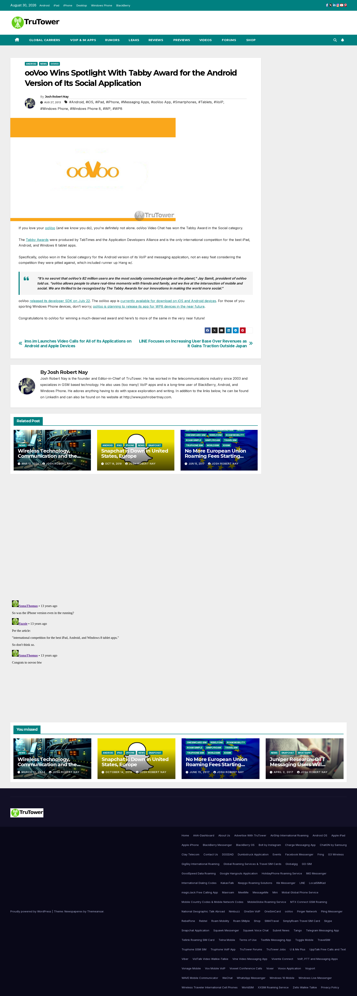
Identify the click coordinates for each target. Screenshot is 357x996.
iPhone (67, 5)
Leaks (134, 40)
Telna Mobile (227, 939)
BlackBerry (123, 5)
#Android (76, 102)
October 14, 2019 (119, 772)
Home (185, 835)
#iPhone (112, 102)
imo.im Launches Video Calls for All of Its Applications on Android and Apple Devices (78, 343)
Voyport (310, 968)
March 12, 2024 (33, 772)
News (43, 64)
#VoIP (218, 102)
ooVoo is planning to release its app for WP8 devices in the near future (149, 306)
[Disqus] (135, 536)
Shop (250, 40)
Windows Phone (101, 5)
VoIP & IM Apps (82, 40)
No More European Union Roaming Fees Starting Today (215, 456)
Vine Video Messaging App (249, 958)
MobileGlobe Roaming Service (267, 902)
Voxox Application (289, 968)
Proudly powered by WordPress (31, 911)
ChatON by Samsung (333, 845)
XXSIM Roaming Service (273, 987)
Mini (275, 892)
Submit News (281, 930)
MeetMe (243, 892)
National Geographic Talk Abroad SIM (209, 430)
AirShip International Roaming (289, 835)
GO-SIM (307, 864)
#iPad (99, 102)
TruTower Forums (251, 949)
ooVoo (55, 64)
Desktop (81, 5)
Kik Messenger (285, 883)
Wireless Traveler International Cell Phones (210, 987)
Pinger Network (307, 911)
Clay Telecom (190, 854)
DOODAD (228, 854)
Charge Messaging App (300, 845)
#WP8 (117, 109)
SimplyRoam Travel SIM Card (301, 920)
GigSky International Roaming (200, 864)
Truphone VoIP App (223, 949)
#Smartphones (184, 102)
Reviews (156, 40)
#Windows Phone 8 (85, 109)
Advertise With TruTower (250, 835)
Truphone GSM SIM (194, 949)
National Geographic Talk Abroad (203, 911)
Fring (321, 854)
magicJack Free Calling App (200, 892)
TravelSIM (230, 440)
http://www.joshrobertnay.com (147, 397)
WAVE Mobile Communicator (200, 977)
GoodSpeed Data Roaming (199, 873)
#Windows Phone (54, 109)
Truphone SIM (194, 445)
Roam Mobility (235, 435)
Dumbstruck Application (253, 854)
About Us (224, 835)
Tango (298, 930)
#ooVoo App (161, 102)
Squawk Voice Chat (256, 930)
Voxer (270, 968)
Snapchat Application (195, 930)
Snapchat (154, 445)
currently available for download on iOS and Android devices (168, 301)
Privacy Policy (330, 987)
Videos (205, 40)
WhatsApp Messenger (251, 977)
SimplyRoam (212, 440)
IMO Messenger (316, 873)
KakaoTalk (227, 883)
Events (277, 854)
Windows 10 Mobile (282, 977)
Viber (185, 958)
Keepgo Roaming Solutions (255, 883)
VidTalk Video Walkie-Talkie (210, 958)
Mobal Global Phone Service (300, 892)
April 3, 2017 (284, 772)
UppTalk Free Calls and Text (327, 949)
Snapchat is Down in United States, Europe (134, 453)
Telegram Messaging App (322, 930)
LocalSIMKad (317, 883)
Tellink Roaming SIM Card (198, 939)
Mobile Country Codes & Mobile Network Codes (212, 902)
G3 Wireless (336, 854)
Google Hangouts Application (239, 873)
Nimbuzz (234, 911)
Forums (228, 40)
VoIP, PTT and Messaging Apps (317, 958)
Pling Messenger (332, 911)
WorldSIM (213, 445)
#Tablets (205, 102)
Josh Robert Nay (57, 96)
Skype (328, 920)
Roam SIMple (193, 440)
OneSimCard (272, 911)
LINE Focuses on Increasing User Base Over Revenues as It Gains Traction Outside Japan (193, 343)
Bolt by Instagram (270, 845)
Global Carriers (44, 40)
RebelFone (215, 435)
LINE (302, 883)
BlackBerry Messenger (217, 845)
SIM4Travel (272, 920)
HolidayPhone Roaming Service (282, 873)
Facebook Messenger (299, 854)
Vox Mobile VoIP (215, 968)
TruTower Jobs (276, 949)
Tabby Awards (37, 240)
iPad (56, 5)
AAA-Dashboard (203, 835)
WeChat (227, 977)
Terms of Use (248, 939)
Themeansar (95, 911)
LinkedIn (52, 397)
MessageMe (260, 892)
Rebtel (203, 920)
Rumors (112, 40)
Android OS (320, 835)
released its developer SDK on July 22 (60, 301)
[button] (335, 40)
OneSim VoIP (252, 911)
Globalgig (292, 864)
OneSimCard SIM (196, 435)
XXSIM (226, 445)
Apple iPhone (190, 845)
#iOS (89, 102)
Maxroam (228, 892)
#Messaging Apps (135, 102)
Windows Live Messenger (315, 977)
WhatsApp (304, 753)
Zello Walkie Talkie (305, 987)
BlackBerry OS (245, 845)
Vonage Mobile (191, 968)
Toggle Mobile (304, 939)
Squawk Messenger (226, 930)
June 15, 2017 (200, 772)
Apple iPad (338, 835)
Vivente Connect (282, 958)
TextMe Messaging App (276, 939)
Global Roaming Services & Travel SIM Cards (252, 864)
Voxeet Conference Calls (246, 968)
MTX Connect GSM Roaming (308, 902)
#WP (107, 109)
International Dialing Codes (199, 883)
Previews (181, 40)
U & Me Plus (297, 949)
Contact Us (210, 854)
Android (44, 5)
